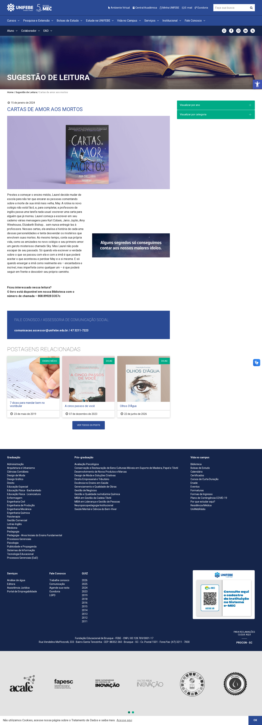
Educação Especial (17, 486)
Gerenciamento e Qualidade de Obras (96, 486)
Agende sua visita (59, 587)
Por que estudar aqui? (203, 501)
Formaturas (197, 490)
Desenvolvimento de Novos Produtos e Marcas (101, 471)
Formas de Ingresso (202, 494)
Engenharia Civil (16, 501)
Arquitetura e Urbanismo (21, 468)
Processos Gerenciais (19, 539)
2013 (85, 614)
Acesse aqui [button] (124, 720)
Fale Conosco (193, 20)
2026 (85, 580)
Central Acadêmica (146, 7)
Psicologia (13, 542)
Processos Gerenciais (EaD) (22, 557)
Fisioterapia (13, 516)
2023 (85, 591)
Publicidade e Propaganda (22, 546)
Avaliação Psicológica (87, 464)
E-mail (188, 7)
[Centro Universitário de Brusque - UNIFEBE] (29, 7)
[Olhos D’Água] (143, 386)
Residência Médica (201, 505)
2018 (85, 599)
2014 (85, 610)
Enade (194, 482)
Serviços (150, 20)
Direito (10, 482)
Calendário (197, 471)
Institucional (170, 20)
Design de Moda (16, 475)
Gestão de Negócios (86, 490)
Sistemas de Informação (21, 550)
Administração (15, 464)
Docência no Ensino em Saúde (91, 482)
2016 (85, 602)
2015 (85, 606)
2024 (85, 587)
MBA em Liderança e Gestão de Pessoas (97, 501)
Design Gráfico (15, 479)
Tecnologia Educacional (20, 554)
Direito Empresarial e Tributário (92, 479)
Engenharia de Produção (21, 505)
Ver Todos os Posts (88, 425)
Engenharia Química (18, 512)
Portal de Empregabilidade (22, 591)
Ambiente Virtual (120, 7)
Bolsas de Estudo (68, 20)
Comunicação (57, 584)
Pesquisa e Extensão (36, 20)
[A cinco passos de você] (88, 386)
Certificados (197, 475)
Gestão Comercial (17, 520)
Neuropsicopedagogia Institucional (94, 505)
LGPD (52, 595)
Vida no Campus (127, 20)
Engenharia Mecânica (19, 509)
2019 (85, 595)
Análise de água (16, 580)
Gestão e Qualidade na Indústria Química (97, 494)
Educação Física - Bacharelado (24, 490)
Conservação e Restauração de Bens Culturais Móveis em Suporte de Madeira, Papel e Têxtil (126, 468)
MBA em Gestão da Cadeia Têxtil (93, 497)
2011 (85, 621)
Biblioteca (196, 464)
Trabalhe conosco (59, 580)
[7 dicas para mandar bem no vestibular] (33, 386)
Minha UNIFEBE (170, 7)
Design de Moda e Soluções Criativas (95, 475)
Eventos (195, 486)
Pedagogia (13, 531)
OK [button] (255, 720)
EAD (46, 30)
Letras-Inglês (14, 524)
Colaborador (29, 30)
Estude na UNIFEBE (98, 20)
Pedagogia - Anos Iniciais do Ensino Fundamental (34, 535)
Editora (11, 584)
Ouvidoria (202, 7)
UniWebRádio (198, 509)
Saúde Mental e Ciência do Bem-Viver (96, 509)
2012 (85, 617)
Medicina (12, 527)
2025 (85, 584)
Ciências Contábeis (18, 471)
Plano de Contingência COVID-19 (209, 497)
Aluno (11, 30)
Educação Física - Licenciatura (24, 494)
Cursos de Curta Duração (205, 479)
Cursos (12, 20)
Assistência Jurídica (18, 587)
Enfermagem (14, 497)
